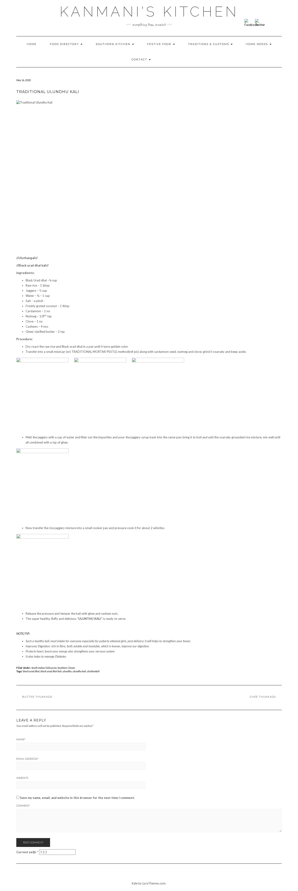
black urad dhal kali (51, 671)
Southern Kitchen (114, 44)
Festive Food (160, 44)
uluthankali (93, 671)
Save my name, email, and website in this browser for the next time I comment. (77, 798)
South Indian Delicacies (44, 667)
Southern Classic (66, 667)
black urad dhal (31, 671)
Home (32, 44)
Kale (135, 883)
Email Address (27, 758)
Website (22, 778)
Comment (23, 805)
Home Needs (257, 44)
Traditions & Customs (209, 44)
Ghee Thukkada (263, 696)
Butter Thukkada (37, 696)
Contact (140, 59)
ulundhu (67, 671)
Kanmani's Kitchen (149, 11)
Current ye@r (27, 852)
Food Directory (65, 44)
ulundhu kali (79, 671)
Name (20, 739)
